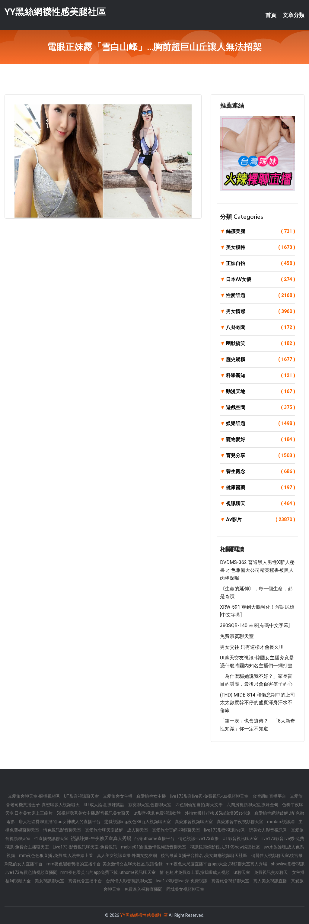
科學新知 (260, 375)
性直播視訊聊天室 (51, 838)
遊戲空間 (260, 407)
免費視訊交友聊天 (271, 872)
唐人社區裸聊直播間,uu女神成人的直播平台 (60, 821)
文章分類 (293, 15)
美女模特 (260, 247)
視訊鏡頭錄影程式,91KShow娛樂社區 (225, 847)
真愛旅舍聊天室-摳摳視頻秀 (34, 796)
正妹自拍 (260, 263)
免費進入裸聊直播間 (143, 889)
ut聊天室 (242, 872)
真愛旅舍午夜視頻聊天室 (240, 821)
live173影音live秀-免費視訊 (182, 880)
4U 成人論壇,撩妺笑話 (104, 804)
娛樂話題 (260, 423)
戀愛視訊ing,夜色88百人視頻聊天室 (138, 821)
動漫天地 (260, 391)
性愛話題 (260, 295)
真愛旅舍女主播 (118, 796)
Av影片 (260, 519)
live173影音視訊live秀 (225, 830)
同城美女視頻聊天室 (185, 889)
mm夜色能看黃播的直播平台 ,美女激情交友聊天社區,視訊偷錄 (104, 863)
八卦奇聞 (260, 327)
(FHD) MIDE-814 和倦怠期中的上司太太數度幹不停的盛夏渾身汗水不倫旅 (257, 702)
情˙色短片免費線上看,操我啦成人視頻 (195, 872)
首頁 (271, 15)
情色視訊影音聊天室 (62, 830)
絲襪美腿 (260, 231)
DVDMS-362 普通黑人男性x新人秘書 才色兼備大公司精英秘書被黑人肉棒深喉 (257, 570)
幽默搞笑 (260, 343)
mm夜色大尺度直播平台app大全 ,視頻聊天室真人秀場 (217, 863)
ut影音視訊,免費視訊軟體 (158, 813)
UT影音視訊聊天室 (82, 796)
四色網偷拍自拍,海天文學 (199, 804)
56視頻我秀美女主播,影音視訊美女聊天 (93, 813)
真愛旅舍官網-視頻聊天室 (176, 830)
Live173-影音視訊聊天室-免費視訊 (85, 847)
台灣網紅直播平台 (269, 796)
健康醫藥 (260, 487)
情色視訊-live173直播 (199, 838)
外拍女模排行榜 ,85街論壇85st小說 (218, 813)
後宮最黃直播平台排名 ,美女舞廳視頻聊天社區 (204, 855)
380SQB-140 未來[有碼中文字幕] (255, 625)
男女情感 (260, 311)
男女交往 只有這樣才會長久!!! (252, 647)
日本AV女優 (260, 279)
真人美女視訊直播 (270, 880)
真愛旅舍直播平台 (85, 880)
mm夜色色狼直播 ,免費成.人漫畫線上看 (56, 855)
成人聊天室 (138, 830)
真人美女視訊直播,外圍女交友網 (127, 855)
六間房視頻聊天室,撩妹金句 (253, 804)
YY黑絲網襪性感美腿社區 (55, 11)
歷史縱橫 (260, 359)
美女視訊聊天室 (50, 880)
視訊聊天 (260, 503)
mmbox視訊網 (281, 821)
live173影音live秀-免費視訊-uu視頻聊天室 (209, 796)
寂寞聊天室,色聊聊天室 (150, 804)
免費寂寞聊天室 (237, 636)
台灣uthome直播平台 (154, 838)
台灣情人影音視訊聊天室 (129, 880)
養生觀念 (260, 471)
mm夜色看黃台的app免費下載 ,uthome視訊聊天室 (108, 872)
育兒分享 (260, 455)
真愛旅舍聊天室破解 (104, 830)
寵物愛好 (260, 439)
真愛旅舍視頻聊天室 (194, 821)
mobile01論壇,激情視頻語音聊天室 (154, 847)
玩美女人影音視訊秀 (268, 830)
